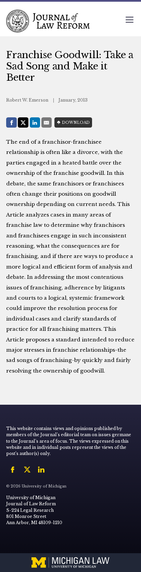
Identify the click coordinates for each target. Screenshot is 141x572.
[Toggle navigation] (129, 20)
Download (76, 122)
